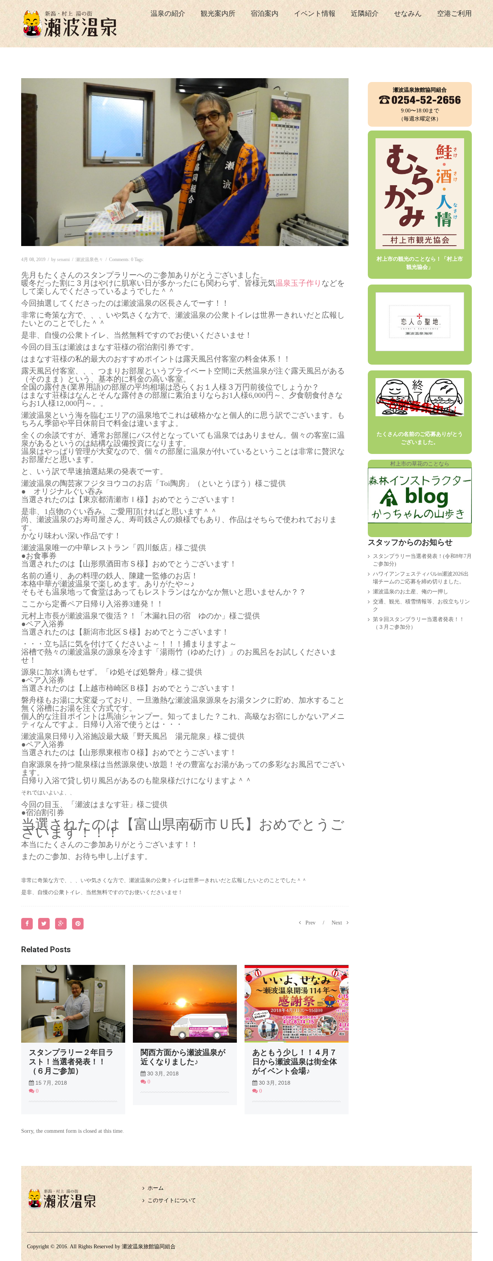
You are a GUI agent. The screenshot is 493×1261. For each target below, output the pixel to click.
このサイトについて (172, 1200)
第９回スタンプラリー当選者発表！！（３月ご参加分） (418, 623)
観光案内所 (218, 13)
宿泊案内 (264, 13)
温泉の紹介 (168, 13)
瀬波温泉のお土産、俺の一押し (410, 591)
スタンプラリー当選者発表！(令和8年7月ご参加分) (422, 560)
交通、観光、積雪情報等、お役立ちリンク (421, 605)
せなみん (408, 13)
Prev (310, 923)
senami (63, 259)
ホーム (156, 1188)
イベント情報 (314, 13)
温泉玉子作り (298, 283)
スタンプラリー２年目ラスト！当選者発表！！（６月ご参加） (71, 1061)
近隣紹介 (365, 13)
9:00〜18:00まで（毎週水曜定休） (420, 104)
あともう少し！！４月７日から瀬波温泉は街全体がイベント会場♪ (294, 1061)
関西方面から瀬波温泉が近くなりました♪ (183, 1057)
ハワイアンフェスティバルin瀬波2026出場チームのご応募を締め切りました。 (421, 577)
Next (337, 923)
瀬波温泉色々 (89, 259)
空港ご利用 (454, 13)
